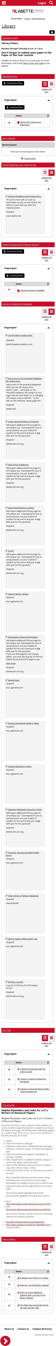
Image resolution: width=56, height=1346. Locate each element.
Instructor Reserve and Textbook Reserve (20, 244)
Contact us (23, 1328)
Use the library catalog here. (20, 335)
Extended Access (9, 76)
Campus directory (42, 1328)
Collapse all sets (46, 90)
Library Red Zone (38, 19)
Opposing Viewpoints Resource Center (25, 809)
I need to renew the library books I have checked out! (34, 1090)
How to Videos (8, 1239)
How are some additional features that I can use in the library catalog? (32, 1295)
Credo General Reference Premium (23, 421)
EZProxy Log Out (15, 982)
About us (9, 1328)
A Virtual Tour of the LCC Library (34, 1278)
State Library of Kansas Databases (23, 895)
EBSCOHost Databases (18, 464)
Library (27, 19)
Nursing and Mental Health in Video (23, 723)
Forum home (30, 158)
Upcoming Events (10, 38)
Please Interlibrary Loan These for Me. (19, 165)
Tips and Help (8, 1105)
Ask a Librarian (8, 138)
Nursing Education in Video (20, 766)
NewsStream (13, 680)
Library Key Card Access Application (30, 123)
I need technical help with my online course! (32, 1070)
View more (11, 663)
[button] (13, 83)
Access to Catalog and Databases (17, 304)
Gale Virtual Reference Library (21, 508)
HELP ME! (6, 1030)
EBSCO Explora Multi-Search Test (22, 939)
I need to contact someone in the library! (33, 1080)
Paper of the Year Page (33, 63)
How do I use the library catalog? (34, 1285)
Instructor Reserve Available (32, 290)
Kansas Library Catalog (18, 594)
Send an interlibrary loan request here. (24, 196)
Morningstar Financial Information (23, 637)
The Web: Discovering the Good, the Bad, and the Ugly (34, 1306)
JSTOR (11, 551)
